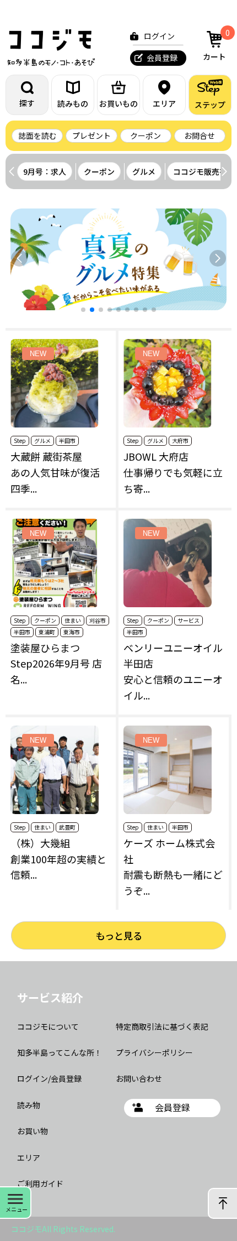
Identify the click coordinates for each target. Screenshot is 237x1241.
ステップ (210, 104)
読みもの (72, 103)
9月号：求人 (44, 171)
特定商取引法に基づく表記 (162, 1026)
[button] (224, 171)
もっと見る (118, 935)
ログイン (159, 35)
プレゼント (91, 135)
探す (27, 102)
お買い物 (32, 1130)
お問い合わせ (139, 1078)
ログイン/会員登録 (49, 1078)
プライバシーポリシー (154, 1052)
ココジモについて (48, 1026)
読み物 (28, 1104)
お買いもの (118, 103)
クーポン (145, 135)
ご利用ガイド (40, 1183)
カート (216, 44)
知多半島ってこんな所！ (59, 1052)
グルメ (143, 171)
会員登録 (162, 57)
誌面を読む (37, 135)
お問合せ (199, 135)
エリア (164, 103)
